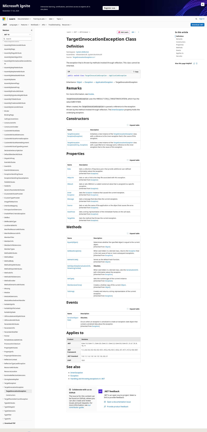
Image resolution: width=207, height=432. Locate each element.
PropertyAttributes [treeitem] (11, 348)
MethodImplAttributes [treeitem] (12, 265)
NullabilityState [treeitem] (9, 312)
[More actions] (139, 32)
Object (79, 82)
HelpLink (70, 178)
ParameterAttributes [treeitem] (11, 324)
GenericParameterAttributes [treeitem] (14, 190)
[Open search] (196, 19)
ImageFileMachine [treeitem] (11, 202)
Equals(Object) (72, 242)
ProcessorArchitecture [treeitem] (12, 344)
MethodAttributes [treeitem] (10, 253)
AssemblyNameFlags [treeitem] (11, 83)
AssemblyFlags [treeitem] (9, 49)
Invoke (91, 94)
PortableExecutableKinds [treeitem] (13, 340)
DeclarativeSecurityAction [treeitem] (13, 150)
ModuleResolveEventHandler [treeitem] (14, 300)
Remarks (179, 39)
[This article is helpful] (194, 63)
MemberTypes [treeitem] (9, 249)
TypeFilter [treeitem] (7, 415)
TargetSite (71, 218)
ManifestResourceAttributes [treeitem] (14, 229)
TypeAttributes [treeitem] (9, 403)
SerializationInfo (132, 270)
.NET (75, 32)
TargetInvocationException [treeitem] (16, 391)
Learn (69, 32)
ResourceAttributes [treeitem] (11, 367)
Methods (179, 47)
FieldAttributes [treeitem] (9, 182)
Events (178, 50)
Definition (180, 36)
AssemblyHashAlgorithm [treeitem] (13, 57)
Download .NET (197, 25)
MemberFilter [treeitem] (9, 237)
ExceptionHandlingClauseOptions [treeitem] (16, 178)
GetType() (70, 279)
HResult (70, 184)
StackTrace (71, 212)
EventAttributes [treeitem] (10, 162)
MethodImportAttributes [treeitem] (13, 269)
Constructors (180, 42)
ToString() (70, 291)
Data (69, 169)
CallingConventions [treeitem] (11, 119)
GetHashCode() (72, 259)
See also (179, 56)
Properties (180, 45)
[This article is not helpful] (196, 63)
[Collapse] (32, 30)
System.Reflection (82, 52)
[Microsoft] (4, 19)
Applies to (179, 53)
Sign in (201, 19)
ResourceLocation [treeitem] (10, 371)
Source (69, 205)
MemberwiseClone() (74, 285)
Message (70, 199)
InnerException (118, 109)
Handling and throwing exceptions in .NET (88, 379)
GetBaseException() (74, 251)
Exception (89, 82)
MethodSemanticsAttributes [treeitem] (14, 285)
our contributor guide (80, 406)
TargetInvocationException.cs (83, 57)
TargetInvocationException (123, 134)
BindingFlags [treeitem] (9, 115)
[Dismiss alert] (202, 4)
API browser (84, 32)
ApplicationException (104, 82)
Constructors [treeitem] (10, 395)
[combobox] (17, 34)
